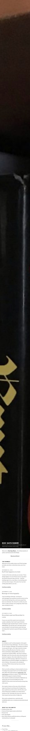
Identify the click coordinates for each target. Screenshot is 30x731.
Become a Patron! (15, 556)
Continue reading (6, 587)
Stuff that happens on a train (11, 572)
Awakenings (21, 672)
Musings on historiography (10, 593)
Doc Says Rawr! (10, 543)
